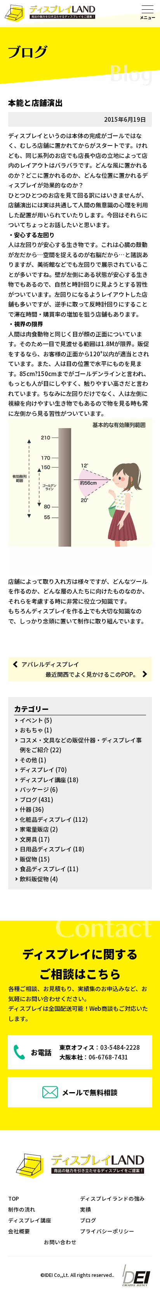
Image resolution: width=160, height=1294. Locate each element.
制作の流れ (21, 1209)
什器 (25, 809)
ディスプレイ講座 (43, 780)
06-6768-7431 (108, 1057)
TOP (13, 1198)
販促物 (28, 859)
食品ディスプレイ (43, 869)
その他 (28, 760)
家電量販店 (34, 829)
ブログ (28, 799)
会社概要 (19, 1231)
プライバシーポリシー (107, 1231)
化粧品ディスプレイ (46, 819)
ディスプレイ (37, 769)
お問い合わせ (60, 1242)
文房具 (28, 839)
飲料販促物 (34, 879)
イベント (31, 720)
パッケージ (34, 789)
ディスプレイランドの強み (112, 1198)
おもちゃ (31, 730)
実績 (85, 1209)
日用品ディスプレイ (46, 849)
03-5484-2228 (120, 1047)
